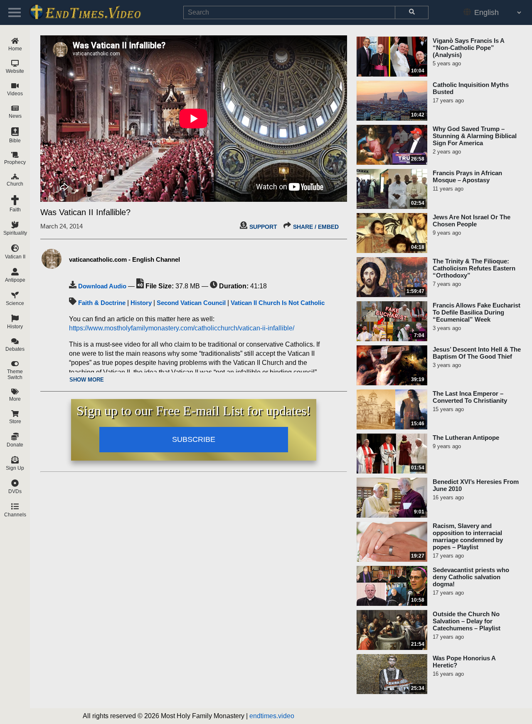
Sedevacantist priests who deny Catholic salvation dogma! (471, 577)
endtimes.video (271, 715)
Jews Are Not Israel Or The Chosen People (471, 220)
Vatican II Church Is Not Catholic (278, 302)
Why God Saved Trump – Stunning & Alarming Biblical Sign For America (475, 135)
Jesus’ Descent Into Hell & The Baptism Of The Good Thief (477, 353)
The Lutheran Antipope (466, 437)
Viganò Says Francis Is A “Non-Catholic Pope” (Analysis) (468, 47)
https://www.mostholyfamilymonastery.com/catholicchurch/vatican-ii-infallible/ (181, 328)
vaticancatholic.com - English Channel (124, 259)
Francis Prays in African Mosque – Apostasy (467, 176)
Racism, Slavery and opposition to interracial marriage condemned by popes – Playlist (468, 536)
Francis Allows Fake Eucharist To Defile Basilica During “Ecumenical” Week (476, 312)
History (141, 302)
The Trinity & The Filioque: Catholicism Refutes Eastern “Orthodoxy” (474, 268)
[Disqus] (193, 580)
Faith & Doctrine (102, 302)
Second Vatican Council (191, 302)
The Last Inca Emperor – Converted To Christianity (470, 397)
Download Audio (102, 286)
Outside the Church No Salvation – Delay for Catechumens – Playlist (466, 621)
